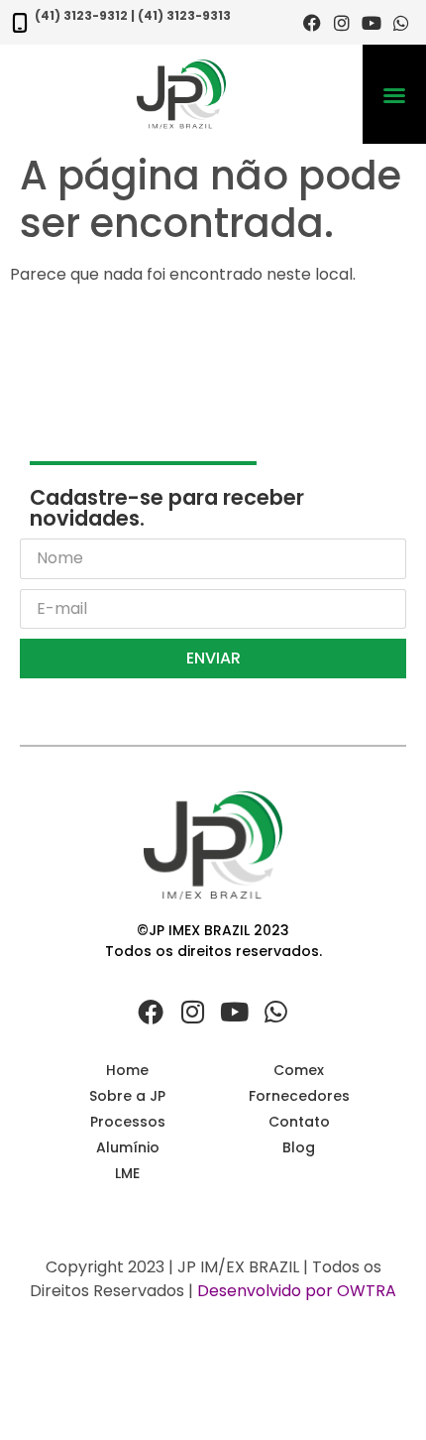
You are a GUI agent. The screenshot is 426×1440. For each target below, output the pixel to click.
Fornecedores (299, 1096)
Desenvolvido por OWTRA (296, 1290)
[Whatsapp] (401, 23)
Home (127, 1070)
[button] (394, 95)
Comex (298, 1070)
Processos (127, 1122)
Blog (298, 1147)
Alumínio (128, 1147)
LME (127, 1173)
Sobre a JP (127, 1096)
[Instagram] (342, 23)
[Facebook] (312, 23)
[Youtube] (371, 23)
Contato (299, 1122)
